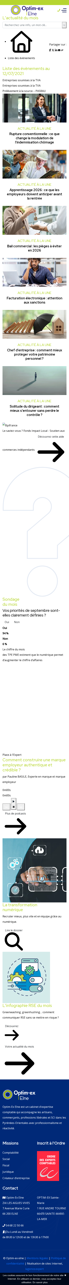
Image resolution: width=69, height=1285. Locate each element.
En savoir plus (40, 1282)
